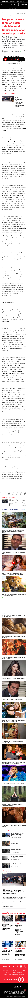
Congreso (21, 974)
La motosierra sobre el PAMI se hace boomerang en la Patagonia (14, 902)
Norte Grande (7, 974)
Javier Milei (12, 1)
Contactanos (4, 966)
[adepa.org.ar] (16, 987)
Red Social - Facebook (13, 966)
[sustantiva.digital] (22, 987)
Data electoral (13, 8)
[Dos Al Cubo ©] (6, 987)
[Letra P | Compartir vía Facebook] (17, 493)
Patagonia (15, 974)
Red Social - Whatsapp (25, 966)
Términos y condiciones (10, 996)
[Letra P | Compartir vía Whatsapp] (9, 493)
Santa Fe (8, 972)
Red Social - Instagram (17, 966)
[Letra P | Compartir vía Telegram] (21, 493)
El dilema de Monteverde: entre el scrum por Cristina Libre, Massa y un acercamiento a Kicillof (13, 891)
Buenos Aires (18, 970)
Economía (11, 970)
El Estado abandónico (8, 906)
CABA (23, 970)
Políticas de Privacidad (20, 996)
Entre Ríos (13, 972)
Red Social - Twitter (10, 966)
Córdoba (19, 972)
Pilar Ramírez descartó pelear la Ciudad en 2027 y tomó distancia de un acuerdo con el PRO (14, 898)
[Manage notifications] (25, 990)
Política (10, 13)
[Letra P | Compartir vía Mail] (25, 493)
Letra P (5, 13)
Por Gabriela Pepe (6, 51)
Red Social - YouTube (21, 966)
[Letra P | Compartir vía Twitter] (13, 493)
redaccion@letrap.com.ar (19, 994)
